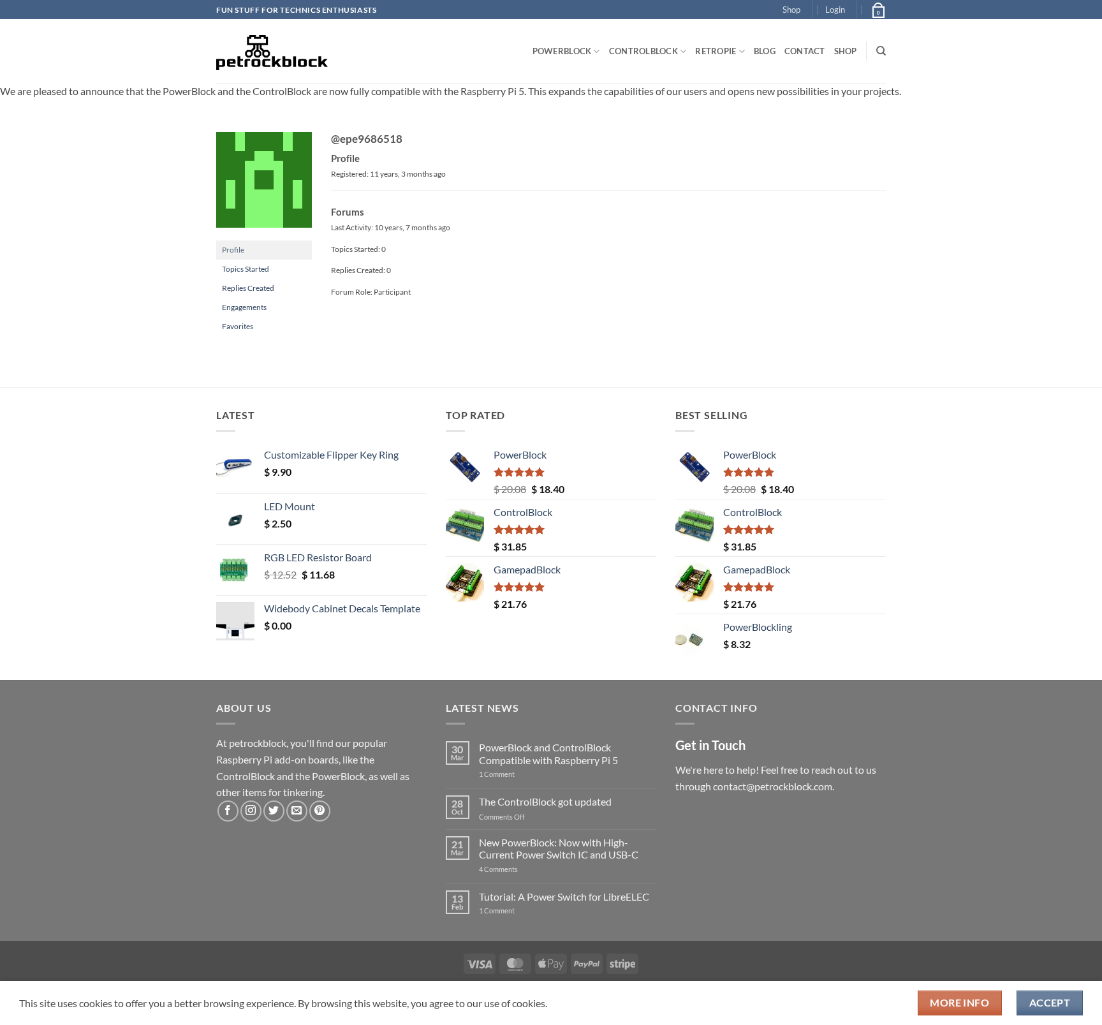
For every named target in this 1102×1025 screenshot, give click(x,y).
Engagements (244, 307)
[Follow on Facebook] (228, 811)
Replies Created (248, 288)
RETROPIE (715, 51)
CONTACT (804, 51)
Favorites (237, 326)
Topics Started (245, 269)
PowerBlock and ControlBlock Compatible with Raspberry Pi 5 (548, 753)
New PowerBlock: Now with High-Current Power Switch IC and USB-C (558, 848)
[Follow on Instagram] (250, 811)
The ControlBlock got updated (545, 801)
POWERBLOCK (562, 51)
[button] (835, 9)
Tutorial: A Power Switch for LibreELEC (564, 896)
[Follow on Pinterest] (319, 811)
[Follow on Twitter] (273, 811)
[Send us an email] (296, 811)
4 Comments (517, 869)
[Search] (881, 51)
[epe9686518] (264, 185)
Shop (791, 9)
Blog (764, 51)
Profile (233, 249)
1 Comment (517, 774)
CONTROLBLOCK (643, 51)
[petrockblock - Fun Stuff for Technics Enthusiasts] (272, 51)
